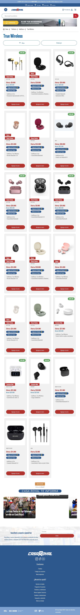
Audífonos (21, 29)
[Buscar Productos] (76, 16)
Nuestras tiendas (46, 5)
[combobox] (40, 16)
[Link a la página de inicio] (6, 29)
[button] (6, 9)
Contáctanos (53, 5)
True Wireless (30, 29)
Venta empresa (39, 5)
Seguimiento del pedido (30, 5)
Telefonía (13, 29)
